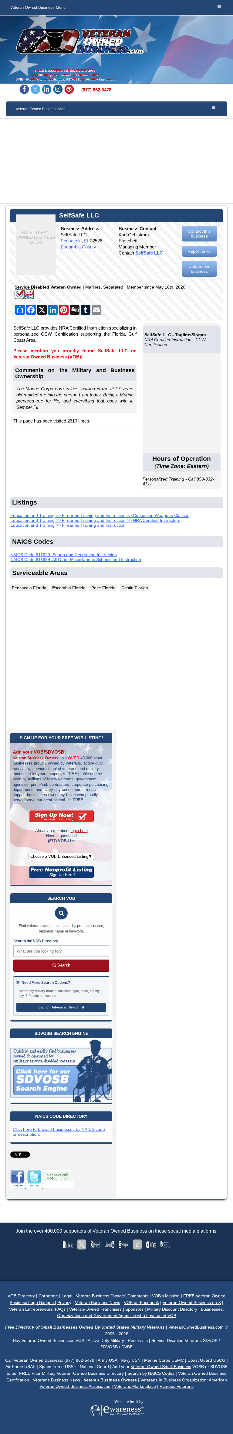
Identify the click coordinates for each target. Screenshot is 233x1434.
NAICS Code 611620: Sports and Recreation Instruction (63, 554)
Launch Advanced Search (59, 1007)
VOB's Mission (166, 1295)
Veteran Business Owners (35, 758)
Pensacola (71, 240)
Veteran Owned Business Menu (38, 7)
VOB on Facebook (141, 1302)
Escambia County (78, 246)
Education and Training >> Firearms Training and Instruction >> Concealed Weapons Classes (99, 515)
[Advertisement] (116, 161)
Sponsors (134, 1309)
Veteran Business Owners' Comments (112, 1295)
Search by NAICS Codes (150, 1373)
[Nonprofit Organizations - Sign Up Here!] (61, 876)
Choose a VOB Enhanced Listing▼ (61, 856)
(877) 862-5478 (96, 89)
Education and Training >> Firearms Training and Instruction (68, 525)
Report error (199, 251)
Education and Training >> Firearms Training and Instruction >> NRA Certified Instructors (95, 520)
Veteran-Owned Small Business (161, 1366)
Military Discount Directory (172, 1309)
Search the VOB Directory (35, 941)
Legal (67, 1295)
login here (79, 830)
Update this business (199, 269)
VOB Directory (21, 1295)
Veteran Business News (97, 1302)
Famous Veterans (177, 1386)
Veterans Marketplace (135, 1386)
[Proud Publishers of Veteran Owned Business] (117, 1424)
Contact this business (199, 233)
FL (86, 240)
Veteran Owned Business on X (192, 1302)
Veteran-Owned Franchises (95, 1309)
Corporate (48, 1295)
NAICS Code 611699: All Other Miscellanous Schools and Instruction (75, 559)
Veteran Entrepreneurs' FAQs (37, 1309)
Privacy (64, 1302)
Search (63, 965)
